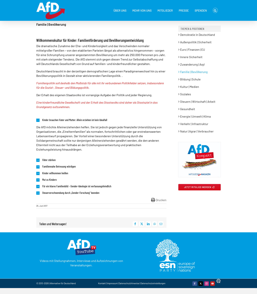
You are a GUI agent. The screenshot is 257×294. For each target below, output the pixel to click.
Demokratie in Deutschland (197, 34)
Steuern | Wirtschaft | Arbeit (197, 101)
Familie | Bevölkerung (194, 72)
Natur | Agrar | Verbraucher (197, 131)
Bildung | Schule (190, 79)
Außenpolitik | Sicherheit (195, 42)
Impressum (112, 283)
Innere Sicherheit (191, 57)
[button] (215, 10)
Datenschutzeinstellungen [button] (153, 283)
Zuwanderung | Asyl (192, 64)
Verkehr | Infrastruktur (194, 124)
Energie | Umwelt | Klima (195, 116)
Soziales (185, 94)
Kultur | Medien (189, 86)
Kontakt (102, 283)
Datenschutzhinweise (129, 283)
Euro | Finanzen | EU (192, 49)
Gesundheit (187, 109)
